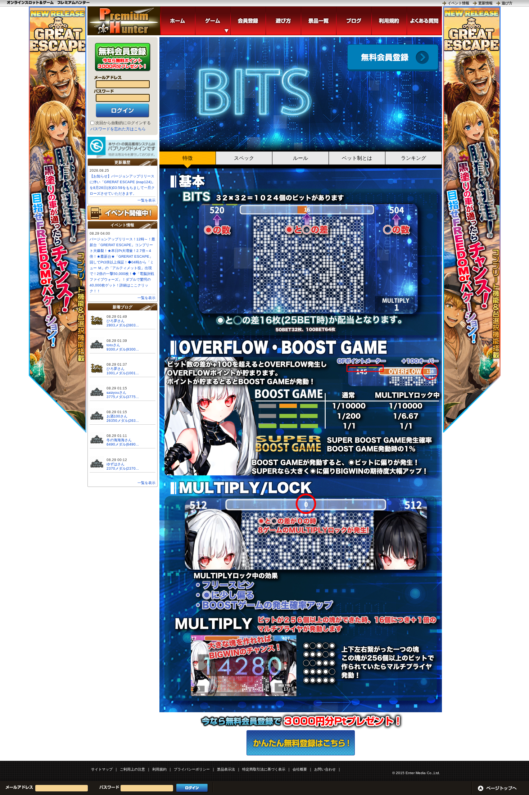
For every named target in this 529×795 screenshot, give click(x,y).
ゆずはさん (116, 464)
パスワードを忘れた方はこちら (118, 129)
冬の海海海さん (119, 440)
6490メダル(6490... (123, 444)
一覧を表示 (146, 200)
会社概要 (300, 769)
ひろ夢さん (116, 321)
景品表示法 (226, 769)
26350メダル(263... (123, 421)
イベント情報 (458, 3)
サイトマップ (102, 769)
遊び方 (507, 3)
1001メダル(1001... (123, 373)
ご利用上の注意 (132, 769)
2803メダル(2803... (123, 325)
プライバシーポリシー (192, 769)
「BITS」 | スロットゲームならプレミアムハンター (123, 20)
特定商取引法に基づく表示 (263, 769)
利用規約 (159, 769)
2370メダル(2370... (123, 468)
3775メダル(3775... (123, 397)
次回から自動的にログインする (123, 123)
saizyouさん (116, 392)
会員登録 (392, 57)
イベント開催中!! (122, 212)
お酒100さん (117, 416)
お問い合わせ (325, 769)
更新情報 (485, 3)
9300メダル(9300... (123, 349)
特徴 (187, 158)
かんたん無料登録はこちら (301, 742)
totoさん (113, 345)
